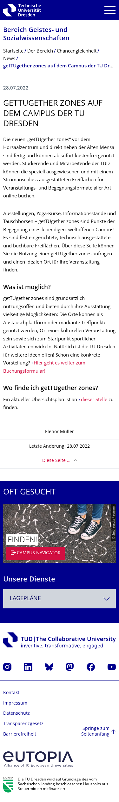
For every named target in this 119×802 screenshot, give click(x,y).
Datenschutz (16, 714)
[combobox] (59, 598)
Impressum (15, 703)
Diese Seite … (56, 461)
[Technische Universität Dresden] (22, 10)
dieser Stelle (94, 400)
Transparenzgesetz (23, 724)
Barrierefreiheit (19, 734)
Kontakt (11, 693)
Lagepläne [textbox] (25, 598)
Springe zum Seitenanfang (95, 732)
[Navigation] (110, 10)
